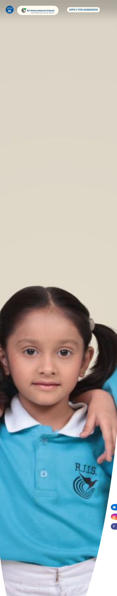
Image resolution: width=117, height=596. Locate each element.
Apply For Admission (83, 9)
